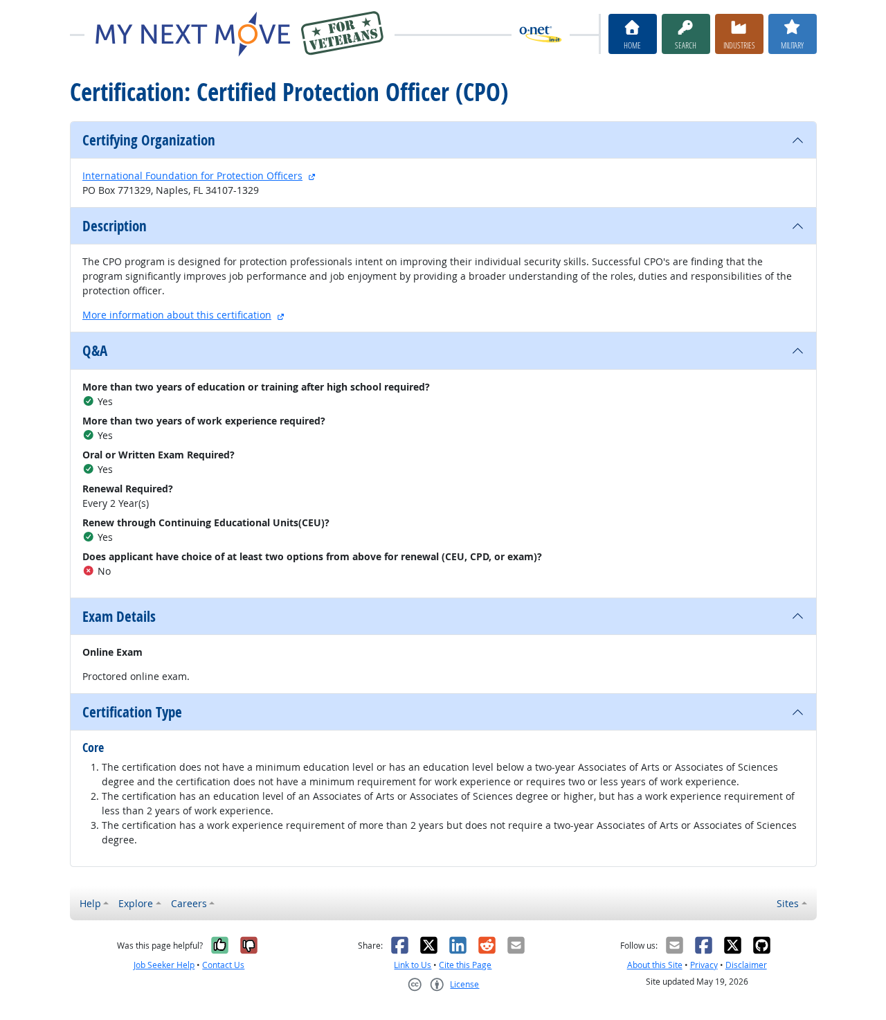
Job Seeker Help (164, 965)
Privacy (704, 965)
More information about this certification (176, 314)
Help (90, 903)
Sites (788, 903)
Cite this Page (465, 965)
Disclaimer (746, 965)
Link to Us (412, 965)
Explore (135, 903)
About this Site (654, 965)
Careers (189, 903)
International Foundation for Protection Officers (192, 175)
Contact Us (223, 965)
